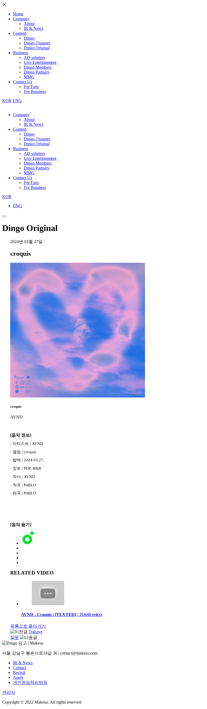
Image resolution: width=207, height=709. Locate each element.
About (29, 23)
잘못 (14, 637)
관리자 (8, 692)
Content (19, 33)
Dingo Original (37, 48)
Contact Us (22, 81)
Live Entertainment (40, 62)
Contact (19, 667)
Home (18, 14)
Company (21, 18)
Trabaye (35, 632)
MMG (29, 77)
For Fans (31, 86)
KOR (7, 100)
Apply (18, 677)
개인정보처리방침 (30, 682)
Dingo (29, 38)
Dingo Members (37, 67)
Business (20, 52)
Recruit (19, 672)
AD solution (34, 57)
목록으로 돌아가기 (28, 626)
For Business (35, 91)
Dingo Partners (36, 72)
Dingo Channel (37, 43)
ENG (17, 100)
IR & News (33, 28)
